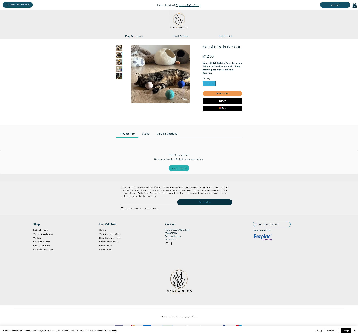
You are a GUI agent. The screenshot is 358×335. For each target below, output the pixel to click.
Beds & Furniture (40, 230)
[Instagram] (166, 243)
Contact (102, 230)
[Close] (354, 330)
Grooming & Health (41, 242)
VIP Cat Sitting (193, 5)
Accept (346, 330)
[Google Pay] (222, 108)
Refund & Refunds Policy (110, 238)
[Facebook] (171, 243)
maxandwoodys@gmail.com (177, 230)
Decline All (331, 330)
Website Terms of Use (109, 242)
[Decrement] (205, 83)
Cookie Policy (105, 249)
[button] (354, 5)
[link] (127, 133)
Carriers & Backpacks (43, 234)
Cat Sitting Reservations (110, 234)
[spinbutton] (209, 83)
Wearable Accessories (43, 249)
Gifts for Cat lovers (41, 245)
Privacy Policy (105, 245)
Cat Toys (37, 238)
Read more (207, 73)
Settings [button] (319, 330)
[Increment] (213, 83)
